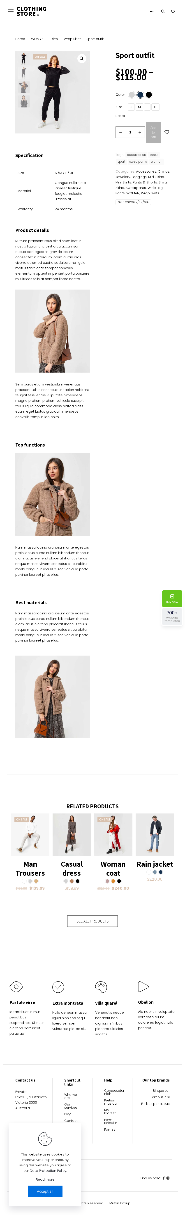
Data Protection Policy (48, 1170)
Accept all (45, 1191)
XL (155, 107)
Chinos (163, 171)
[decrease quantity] (121, 132)
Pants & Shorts (145, 182)
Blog (68, 1114)
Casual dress (72, 868)
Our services (71, 1106)
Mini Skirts (123, 182)
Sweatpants (136, 187)
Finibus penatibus (155, 1104)
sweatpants (138, 161)
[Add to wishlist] (43, 829)
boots (154, 155)
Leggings (139, 176)
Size (119, 107)
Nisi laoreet (110, 1111)
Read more (45, 1179)
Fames (109, 1130)
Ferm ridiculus (111, 1121)
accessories (136, 155)
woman (156, 161)
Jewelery (123, 176)
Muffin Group (119, 1203)
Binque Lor (161, 1091)
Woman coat (113, 868)
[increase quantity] (140, 132)
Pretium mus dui (110, 1102)
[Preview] (43, 839)
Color (120, 94)
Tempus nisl (160, 1097)
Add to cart (153, 132)
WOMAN (37, 39)
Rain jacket (154, 864)
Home (20, 39)
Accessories (146, 171)
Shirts (163, 182)
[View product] (43, 820)
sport (121, 161)
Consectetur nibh (112, 1092)
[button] (81, 58)
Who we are (70, 1096)
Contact (71, 1121)
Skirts (54, 39)
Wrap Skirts (72, 39)
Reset (120, 115)
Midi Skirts (156, 176)
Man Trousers (30, 868)
